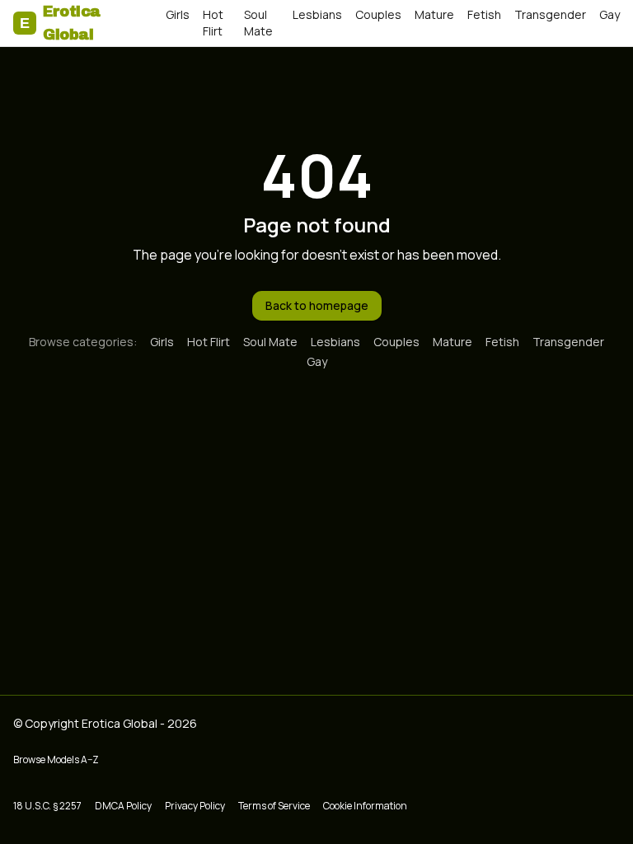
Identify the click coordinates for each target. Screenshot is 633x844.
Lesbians (317, 14)
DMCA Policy (123, 806)
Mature (434, 14)
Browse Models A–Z (56, 760)
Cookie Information (365, 806)
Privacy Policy (195, 806)
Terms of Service (274, 806)
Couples (378, 14)
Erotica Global (60, 23)
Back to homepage (316, 305)
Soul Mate (258, 23)
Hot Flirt (213, 23)
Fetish (484, 14)
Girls (178, 14)
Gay (609, 14)
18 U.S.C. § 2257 (47, 806)
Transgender (550, 14)
